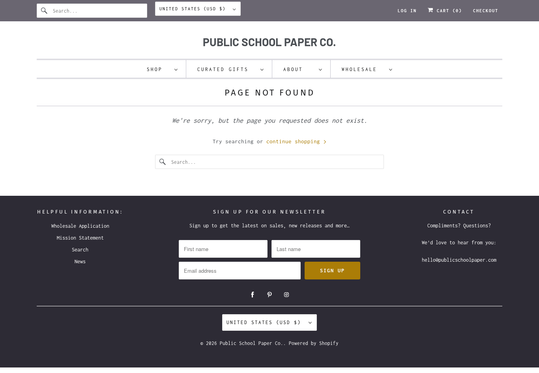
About (299, 69)
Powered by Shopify (314, 343)
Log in (407, 10)
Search (80, 250)
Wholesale (363, 69)
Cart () (448, 10)
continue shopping (294, 141)
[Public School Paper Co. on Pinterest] (269, 295)
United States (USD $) (194, 8)
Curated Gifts (226, 69)
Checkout (485, 10)
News (80, 261)
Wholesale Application (80, 226)
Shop (158, 69)
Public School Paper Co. (251, 343)
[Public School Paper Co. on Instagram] (286, 295)
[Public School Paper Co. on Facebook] (252, 295)
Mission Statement (80, 238)
